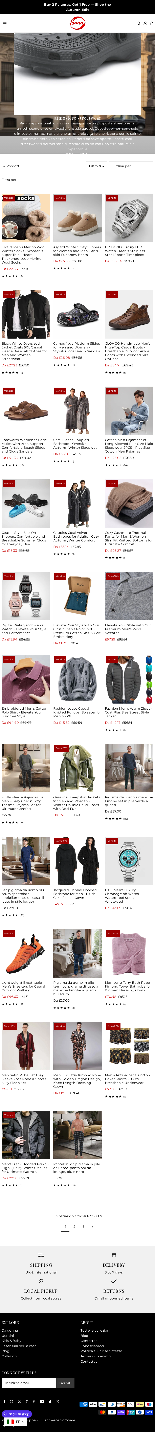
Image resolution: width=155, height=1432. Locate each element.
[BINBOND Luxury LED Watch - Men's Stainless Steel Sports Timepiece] (129, 218)
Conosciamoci (92, 1346)
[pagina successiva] (92, 1227)
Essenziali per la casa (19, 1346)
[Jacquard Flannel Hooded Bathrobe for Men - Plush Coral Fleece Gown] (77, 861)
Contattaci (89, 1341)
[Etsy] (57, 1402)
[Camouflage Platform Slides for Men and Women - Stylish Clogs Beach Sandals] (77, 314)
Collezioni (10, 1356)
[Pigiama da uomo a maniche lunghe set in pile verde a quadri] (129, 768)
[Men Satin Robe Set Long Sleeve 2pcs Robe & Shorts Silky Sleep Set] (26, 1046)
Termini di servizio (96, 1356)
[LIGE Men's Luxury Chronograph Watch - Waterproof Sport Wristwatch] (129, 861)
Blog (5, 1351)
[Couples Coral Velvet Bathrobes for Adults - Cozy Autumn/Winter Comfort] (77, 503)
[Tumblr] (34, 1402)
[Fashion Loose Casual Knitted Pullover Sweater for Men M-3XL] (77, 679)
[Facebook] (4, 1402)
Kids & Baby (11, 1341)
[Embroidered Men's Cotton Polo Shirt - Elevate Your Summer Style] (26, 679)
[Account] (145, 23)
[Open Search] (138, 23)
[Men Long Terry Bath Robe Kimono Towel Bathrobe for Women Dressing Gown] (129, 953)
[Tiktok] (50, 1402)
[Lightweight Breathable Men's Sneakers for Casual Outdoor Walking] (26, 953)
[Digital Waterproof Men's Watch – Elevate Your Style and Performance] (26, 596)
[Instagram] (11, 1402)
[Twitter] (19, 1402)
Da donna (10, 1330)
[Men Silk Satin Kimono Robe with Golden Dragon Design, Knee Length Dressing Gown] (77, 1046)
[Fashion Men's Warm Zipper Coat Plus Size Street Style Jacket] (129, 679)
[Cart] (151, 23)
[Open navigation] (34, 23)
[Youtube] (42, 1402)
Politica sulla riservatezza (101, 1351)
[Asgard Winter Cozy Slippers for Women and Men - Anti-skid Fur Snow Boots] (77, 218)
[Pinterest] (27, 1402)
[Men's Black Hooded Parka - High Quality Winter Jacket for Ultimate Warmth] (26, 1135)
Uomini (8, 1336)
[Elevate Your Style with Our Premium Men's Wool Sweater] (129, 596)
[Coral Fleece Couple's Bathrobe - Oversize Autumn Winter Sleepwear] (77, 411)
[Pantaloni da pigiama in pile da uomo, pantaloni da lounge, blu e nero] (77, 1135)
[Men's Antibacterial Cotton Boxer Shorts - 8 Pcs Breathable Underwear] (129, 1046)
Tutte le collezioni (95, 1330)
